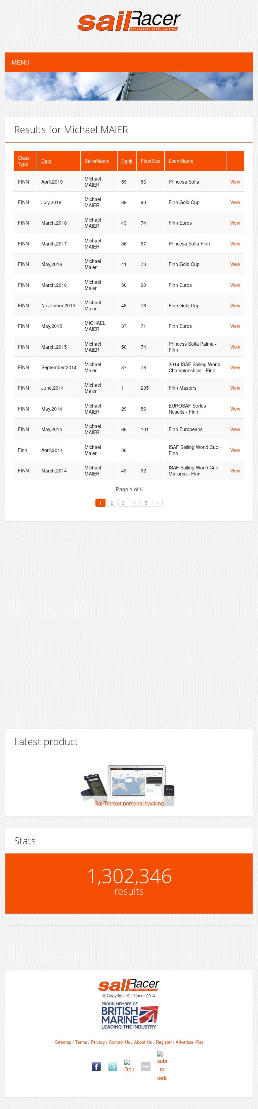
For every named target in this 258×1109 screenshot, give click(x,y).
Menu (21, 62)
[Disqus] (129, 622)
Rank (126, 160)
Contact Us (119, 1042)
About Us (143, 1042)
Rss (199, 1042)
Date (46, 160)
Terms (81, 1042)
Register (164, 1042)
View (235, 181)
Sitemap (63, 1042)
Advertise (185, 1042)
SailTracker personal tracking (129, 803)
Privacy (98, 1042)
